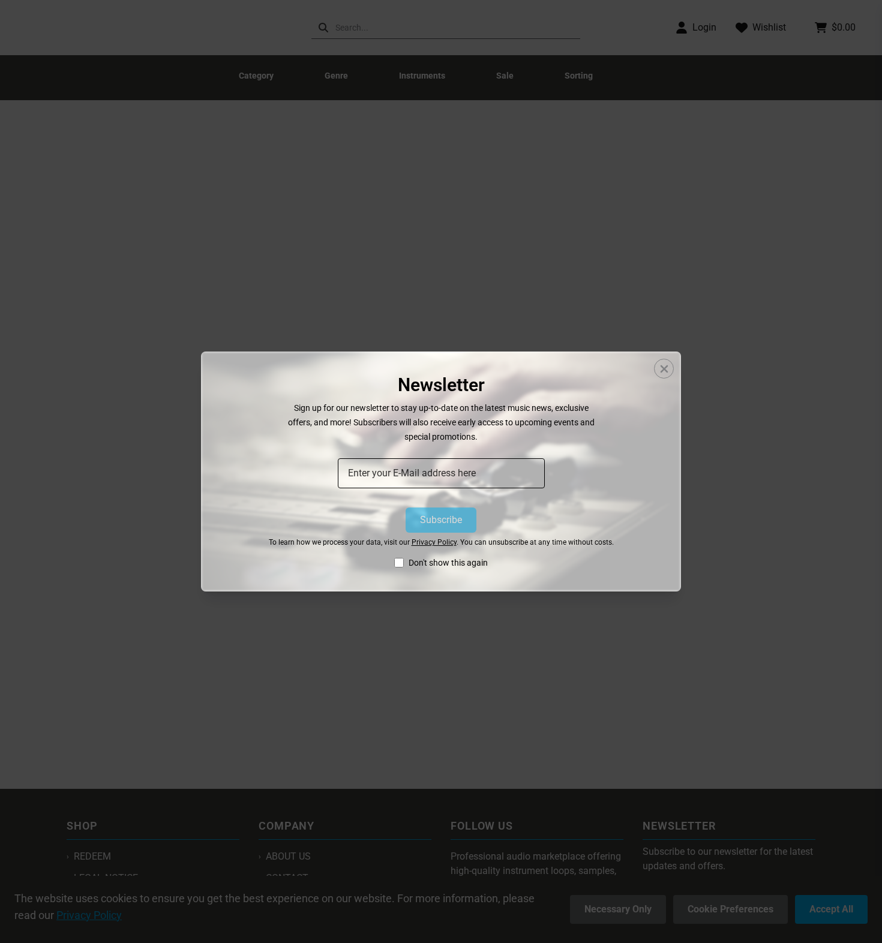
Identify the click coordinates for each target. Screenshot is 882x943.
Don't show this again (448, 562)
